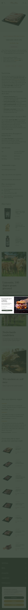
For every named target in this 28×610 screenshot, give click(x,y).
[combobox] (7, 308)
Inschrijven (7, 310)
